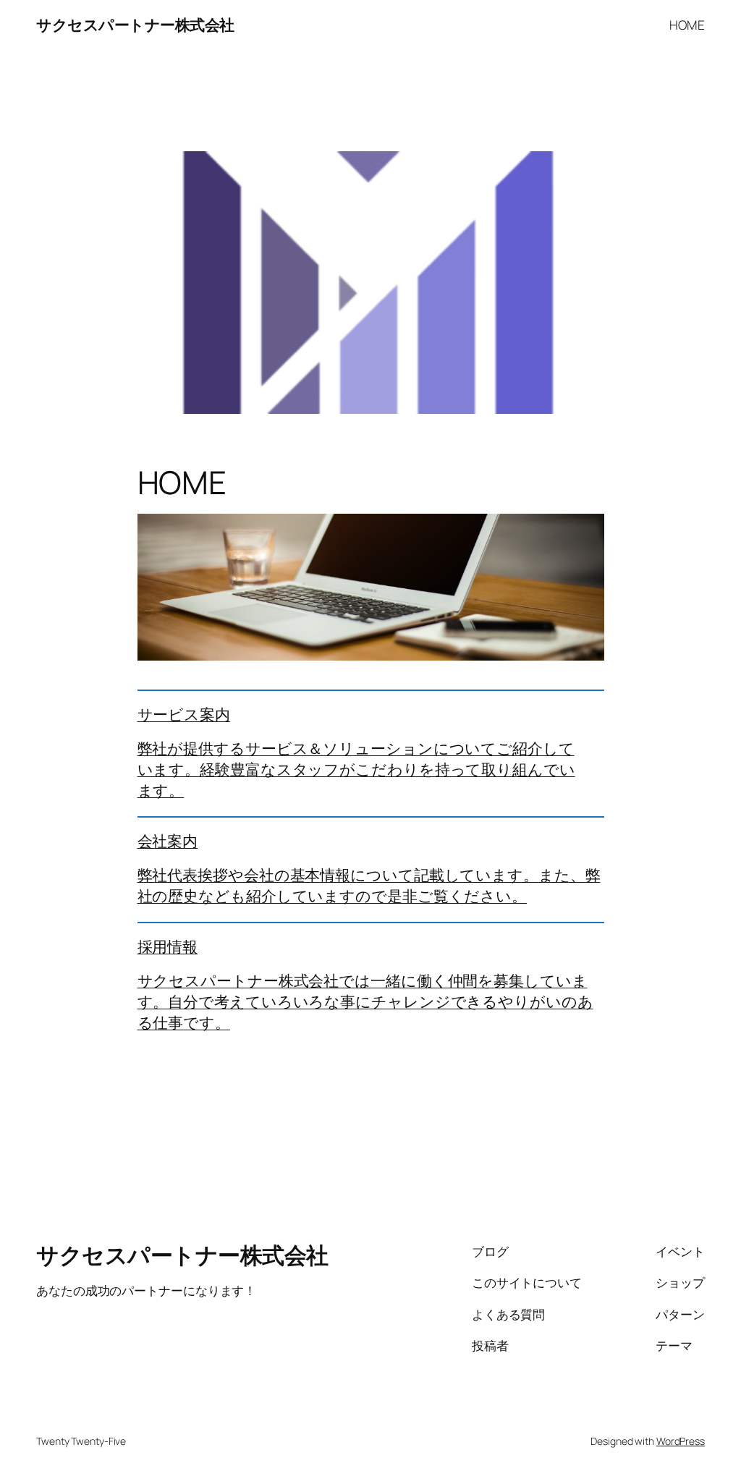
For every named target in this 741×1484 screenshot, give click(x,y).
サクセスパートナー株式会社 (135, 24)
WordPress (680, 1441)
